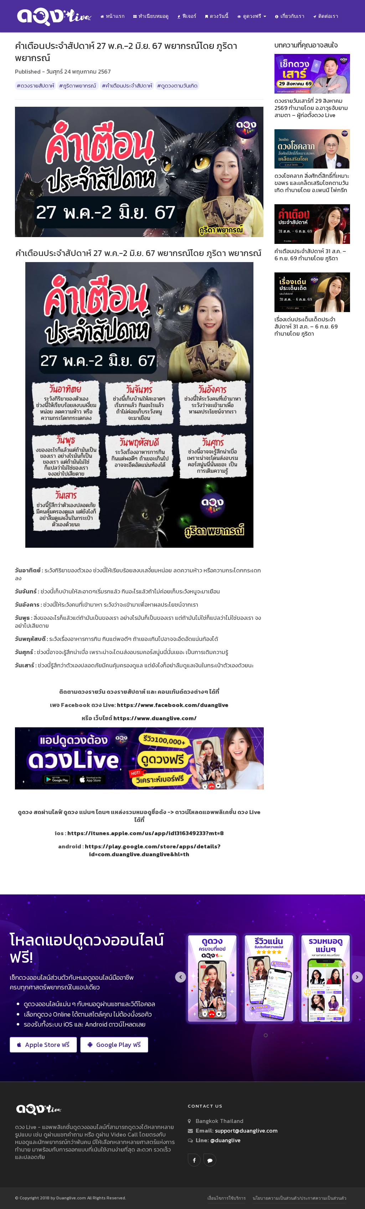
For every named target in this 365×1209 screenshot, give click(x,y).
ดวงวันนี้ (219, 16)
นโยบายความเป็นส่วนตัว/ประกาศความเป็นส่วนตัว (299, 1198)
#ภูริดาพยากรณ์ (78, 85)
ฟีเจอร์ (189, 16)
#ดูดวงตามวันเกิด (177, 85)
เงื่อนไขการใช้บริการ (226, 1198)
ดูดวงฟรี (253, 16)
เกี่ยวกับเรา (292, 16)
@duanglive (225, 1140)
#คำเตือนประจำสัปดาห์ (127, 85)
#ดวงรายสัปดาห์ (35, 85)
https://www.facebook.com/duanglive (172, 705)
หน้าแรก (115, 16)
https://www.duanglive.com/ (155, 718)
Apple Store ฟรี (47, 1044)
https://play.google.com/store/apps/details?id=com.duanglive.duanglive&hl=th (153, 850)
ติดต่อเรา (328, 16)
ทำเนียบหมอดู (154, 16)
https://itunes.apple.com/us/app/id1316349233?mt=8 (145, 833)
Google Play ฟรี (118, 1044)
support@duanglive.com (246, 1130)
